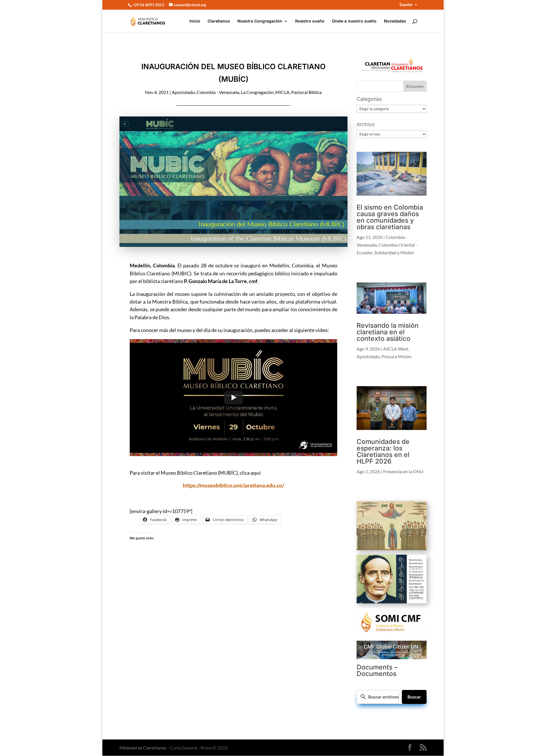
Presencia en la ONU (403, 471)
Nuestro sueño (309, 21)
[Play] (233, 397)
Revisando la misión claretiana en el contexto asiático (388, 332)
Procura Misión (396, 356)
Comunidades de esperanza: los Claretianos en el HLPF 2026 (383, 451)
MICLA (282, 92)
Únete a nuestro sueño (354, 21)
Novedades (395, 21)
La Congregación (257, 92)
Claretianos (219, 21)
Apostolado (183, 92)
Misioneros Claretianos (142, 747)
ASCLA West (395, 348)
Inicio (194, 21)
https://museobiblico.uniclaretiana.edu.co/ (233, 485)
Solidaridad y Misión (394, 252)
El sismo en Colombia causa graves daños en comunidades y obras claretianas (390, 217)
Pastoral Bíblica (306, 92)
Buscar (414, 696)
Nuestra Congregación (259, 21)
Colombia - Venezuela (218, 92)
